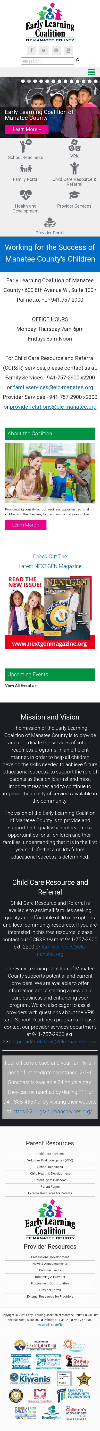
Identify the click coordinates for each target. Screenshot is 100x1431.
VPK (74, 155)
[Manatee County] (74, 1345)
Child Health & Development (50, 1173)
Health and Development (26, 208)
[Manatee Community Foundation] (74, 1395)
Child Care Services (50, 1154)
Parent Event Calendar (50, 1180)
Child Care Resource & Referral (74, 182)
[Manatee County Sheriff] (84, 1378)
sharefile (57, 1324)
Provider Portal (50, 232)
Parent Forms (50, 1186)
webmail (43, 1324)
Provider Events (50, 1270)
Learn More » (27, 129)
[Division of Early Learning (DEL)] (35, 1345)
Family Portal (25, 179)
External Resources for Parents (50, 1193)
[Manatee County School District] (16, 1395)
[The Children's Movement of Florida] (76, 1412)
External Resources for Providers (50, 1296)
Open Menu (91, 72)
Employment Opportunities (50, 1283)
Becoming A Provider (50, 1277)
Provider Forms (50, 1290)
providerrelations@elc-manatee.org (53, 407)
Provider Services (74, 206)
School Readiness (25, 157)
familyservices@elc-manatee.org (53, 387)
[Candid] (64, 1378)
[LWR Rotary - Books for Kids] (25, 1412)
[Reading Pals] (51, 1412)
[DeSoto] (77, 1361)
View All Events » (21, 685)
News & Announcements (50, 1263)
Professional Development (50, 1257)
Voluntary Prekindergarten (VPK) (50, 1160)
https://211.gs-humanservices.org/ (52, 1111)
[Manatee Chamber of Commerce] (21, 1361)
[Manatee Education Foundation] (40, 1395)
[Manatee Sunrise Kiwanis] (30, 1378)
